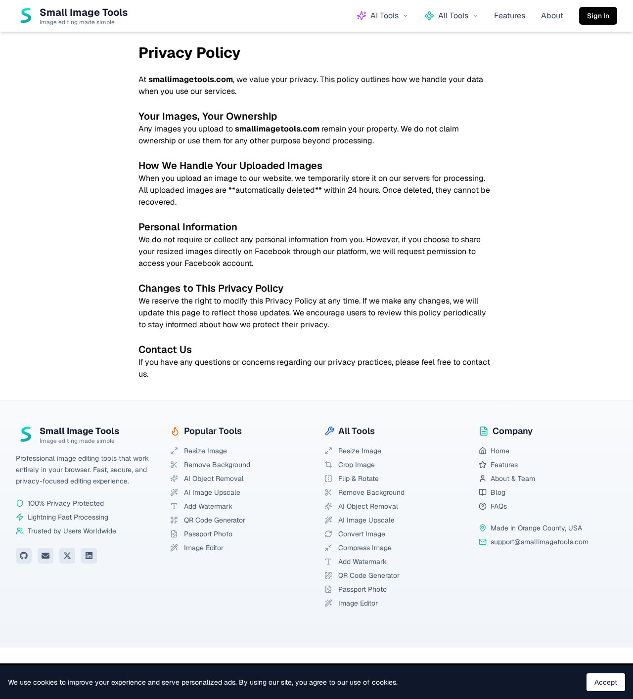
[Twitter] (67, 556)
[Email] (45, 556)
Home (500, 450)
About (552, 15)
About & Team (513, 478)
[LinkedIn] (89, 556)
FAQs (499, 506)
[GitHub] (24, 556)
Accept (605, 682)
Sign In (598, 15)
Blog (498, 492)
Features (509, 15)
